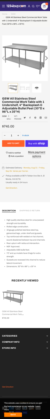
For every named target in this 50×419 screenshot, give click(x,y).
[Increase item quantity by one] (18, 135)
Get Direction (7, 387)
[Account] (29, 6)
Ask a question (17, 156)
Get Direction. (12, 188)
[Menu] (3, 6)
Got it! (13, 415)
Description (9, 211)
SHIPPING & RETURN (29, 211)
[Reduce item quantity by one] (5, 135)
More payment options (36, 154)
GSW (4, 116)
